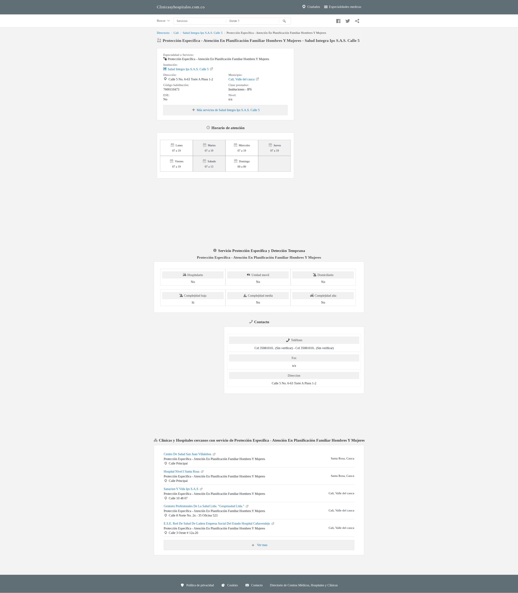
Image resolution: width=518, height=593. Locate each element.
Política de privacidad (200, 585)
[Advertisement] (329, 73)
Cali (176, 32)
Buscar (161, 20)
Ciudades (313, 7)
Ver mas (261, 545)
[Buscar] (285, 21)
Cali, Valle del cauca (241, 79)
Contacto (256, 585)
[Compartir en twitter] (347, 20)
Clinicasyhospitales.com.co (181, 7)
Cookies (232, 585)
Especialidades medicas (344, 7)
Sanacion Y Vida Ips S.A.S (181, 489)
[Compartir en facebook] (337, 20)
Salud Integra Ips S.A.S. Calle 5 (203, 32)
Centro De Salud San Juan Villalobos (188, 454)
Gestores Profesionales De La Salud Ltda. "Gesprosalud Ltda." (204, 506)
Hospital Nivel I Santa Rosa (182, 471)
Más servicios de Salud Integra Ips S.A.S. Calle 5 (228, 110)
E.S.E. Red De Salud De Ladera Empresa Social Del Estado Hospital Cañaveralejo (217, 523)
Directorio (163, 32)
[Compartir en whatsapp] (356, 20)
